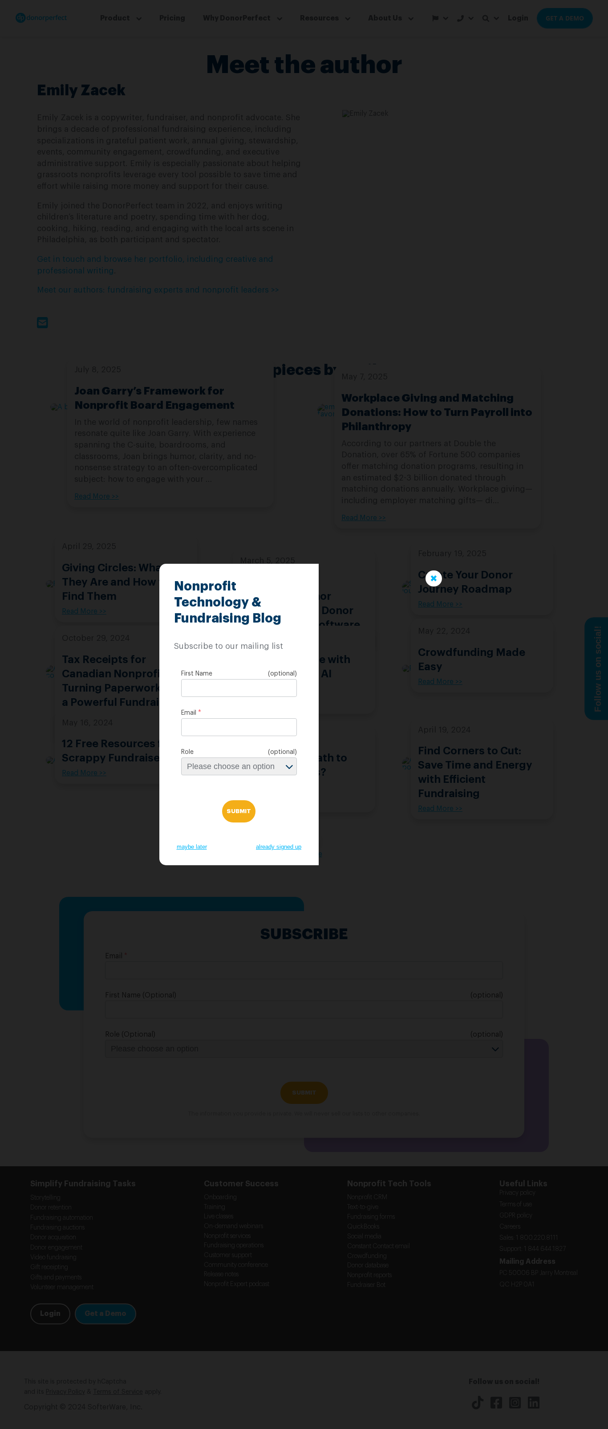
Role (187, 752)
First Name (196, 674)
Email (188, 713)
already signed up (278, 846)
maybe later (192, 846)
